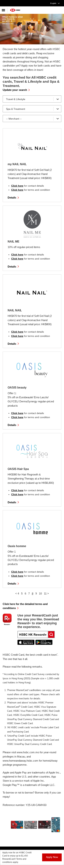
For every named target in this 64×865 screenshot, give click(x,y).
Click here (17, 185)
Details (12, 197)
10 (40, 593)
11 (45, 593)
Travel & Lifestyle (15, 99)
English (53, 3)
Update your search (15, 89)
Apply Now (52, 857)
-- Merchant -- (14, 118)
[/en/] (15, 8)
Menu (3, 10)
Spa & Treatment (15, 109)
